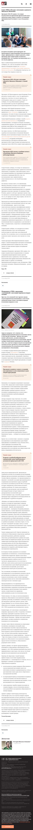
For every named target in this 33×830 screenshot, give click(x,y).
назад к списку (10, 273)
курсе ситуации (12, 112)
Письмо (26, 783)
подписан (6, 361)
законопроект (14, 352)
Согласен (7, 826)
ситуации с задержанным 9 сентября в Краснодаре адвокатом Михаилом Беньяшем (16, 68)
